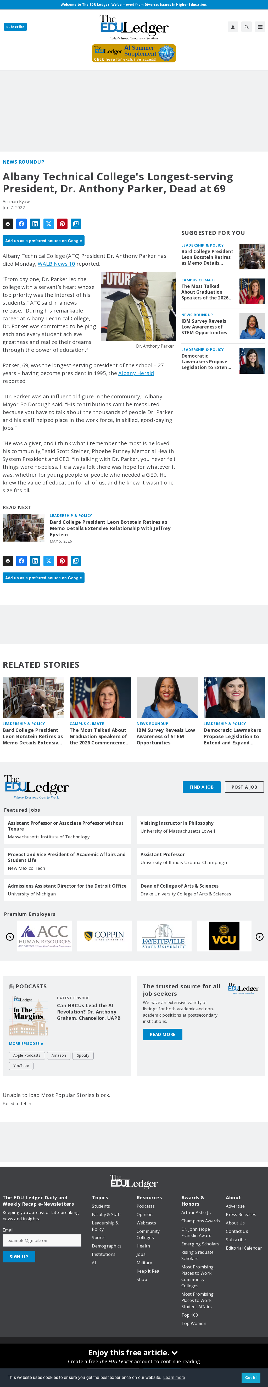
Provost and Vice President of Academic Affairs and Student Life (67, 857)
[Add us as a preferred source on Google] (76, 224)
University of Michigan (32, 894)
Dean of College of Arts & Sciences (180, 886)
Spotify (83, 1055)
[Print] (8, 224)
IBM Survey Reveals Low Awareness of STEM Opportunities (204, 327)
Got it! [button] (251, 1377)
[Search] (246, 26)
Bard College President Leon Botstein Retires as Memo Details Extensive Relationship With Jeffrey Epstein (110, 528)
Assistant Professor (163, 854)
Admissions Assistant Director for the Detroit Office (67, 886)
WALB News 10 (56, 263)
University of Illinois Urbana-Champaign (184, 862)
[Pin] (62, 224)
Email (8, 1230)
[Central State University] (44, 936)
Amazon (59, 1055)
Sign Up (19, 1257)
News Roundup (23, 162)
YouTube (21, 1065)
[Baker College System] (104, 936)
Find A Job (202, 787)
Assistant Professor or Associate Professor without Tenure (66, 826)
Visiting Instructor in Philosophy (177, 823)
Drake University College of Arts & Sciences (186, 894)
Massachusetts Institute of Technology (49, 837)
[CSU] (224, 936)
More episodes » (26, 1043)
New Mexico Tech (26, 868)
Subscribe (15, 27)
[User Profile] (233, 26)
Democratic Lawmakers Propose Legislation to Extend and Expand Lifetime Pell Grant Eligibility (205, 361)
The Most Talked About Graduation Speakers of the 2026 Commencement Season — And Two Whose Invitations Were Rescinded (205, 292)
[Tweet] (48, 224)
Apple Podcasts (27, 1055)
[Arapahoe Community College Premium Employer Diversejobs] (164, 936)
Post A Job (244, 787)
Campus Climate (198, 279)
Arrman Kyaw (16, 201)
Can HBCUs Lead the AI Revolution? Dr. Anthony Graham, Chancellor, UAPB (89, 1011)
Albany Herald (136, 373)
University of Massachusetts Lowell (178, 831)
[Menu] (260, 26)
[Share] (21, 224)
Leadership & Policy (71, 515)
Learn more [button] (174, 1377)
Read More (162, 1034)
